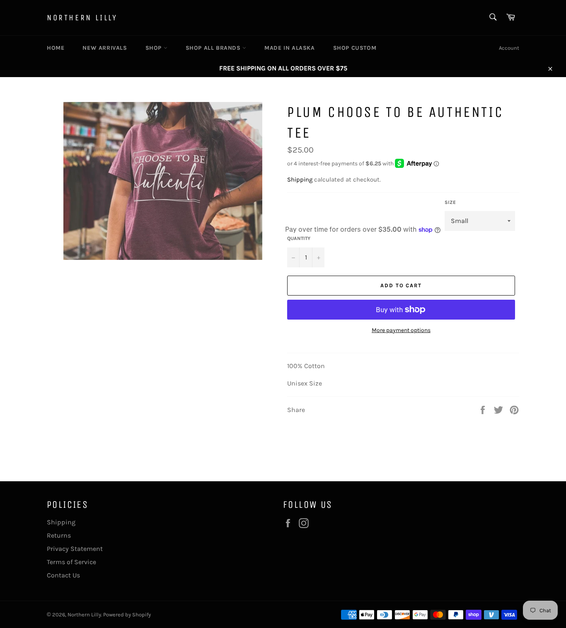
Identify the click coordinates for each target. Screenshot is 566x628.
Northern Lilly (82, 17)
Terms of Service (71, 562)
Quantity (298, 238)
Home (55, 47)
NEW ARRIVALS (104, 47)
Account (509, 48)
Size (450, 202)
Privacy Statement (75, 549)
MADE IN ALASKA (289, 47)
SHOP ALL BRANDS (214, 47)
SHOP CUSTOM (355, 47)
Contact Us (63, 575)
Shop (154, 47)
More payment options (401, 330)
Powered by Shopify (127, 614)
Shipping (299, 179)
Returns (59, 535)
